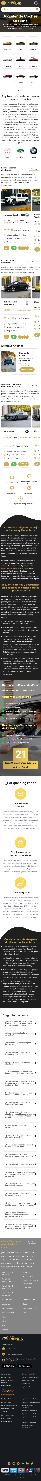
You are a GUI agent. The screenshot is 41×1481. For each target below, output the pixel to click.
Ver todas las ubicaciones (32, 1242)
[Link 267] (12, 1338)
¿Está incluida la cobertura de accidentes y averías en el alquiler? (20, 1204)
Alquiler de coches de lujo (30, 1399)
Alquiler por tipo (26, 1387)
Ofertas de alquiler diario (29, 1374)
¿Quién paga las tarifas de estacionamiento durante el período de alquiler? (17, 1215)
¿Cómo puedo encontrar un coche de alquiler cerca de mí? (19, 1146)
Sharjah (5, 1330)
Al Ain (4, 1321)
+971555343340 (11, 1349)
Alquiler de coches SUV (29, 1422)
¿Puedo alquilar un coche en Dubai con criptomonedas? (20, 1185)
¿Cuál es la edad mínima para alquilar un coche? (17, 1063)
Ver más (21, 91)
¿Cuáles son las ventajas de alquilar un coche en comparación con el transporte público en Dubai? (20, 1226)
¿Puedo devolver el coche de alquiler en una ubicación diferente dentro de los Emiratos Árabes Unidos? (20, 1115)
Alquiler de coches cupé (29, 1410)
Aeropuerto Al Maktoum (7, 1273)
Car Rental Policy (6, 1377)
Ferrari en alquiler (6, 1402)
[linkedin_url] (27, 1463)
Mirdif (25, 1312)
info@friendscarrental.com (14, 1354)
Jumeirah (6, 1304)
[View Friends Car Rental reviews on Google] (20, 1392)
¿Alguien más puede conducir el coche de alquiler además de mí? (19, 1073)
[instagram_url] (13, 1463)
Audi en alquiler (5, 1412)
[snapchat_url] (18, 1463)
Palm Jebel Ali (7, 1308)
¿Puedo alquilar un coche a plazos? (20, 1164)
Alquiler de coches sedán (29, 1414)
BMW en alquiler (6, 1418)
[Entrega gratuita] (16, 200)
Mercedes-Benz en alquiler (9, 1405)
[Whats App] (14, 248)
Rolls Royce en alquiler (7, 1399)
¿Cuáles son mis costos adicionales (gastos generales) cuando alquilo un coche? (20, 1174)
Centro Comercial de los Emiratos (31, 1282)
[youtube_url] (23, 1463)
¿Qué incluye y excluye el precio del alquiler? (19, 1044)
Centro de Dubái (29, 1300)
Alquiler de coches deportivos (31, 1402)
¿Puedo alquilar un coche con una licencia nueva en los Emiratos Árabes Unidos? (19, 1083)
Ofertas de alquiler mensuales (30, 1377)
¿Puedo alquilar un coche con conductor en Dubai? (17, 1103)
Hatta (4, 1325)
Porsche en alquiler (6, 1421)
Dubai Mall (27, 1288)
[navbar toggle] (3, 3)
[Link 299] (17, 1440)
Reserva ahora (23, 248)
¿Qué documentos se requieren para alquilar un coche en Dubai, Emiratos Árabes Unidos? (18, 1023)
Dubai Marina (7, 1300)
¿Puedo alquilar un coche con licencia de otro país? (17, 1053)
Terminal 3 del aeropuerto (7, 1294)
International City (29, 1308)
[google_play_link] (24, 1366)
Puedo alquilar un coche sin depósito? (17, 1126)
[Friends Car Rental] (14, 3)
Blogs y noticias (5, 1386)
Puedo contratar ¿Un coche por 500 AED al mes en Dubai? (18, 1094)
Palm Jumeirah (8, 1312)
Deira (25, 1304)
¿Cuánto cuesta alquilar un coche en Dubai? (19, 1034)
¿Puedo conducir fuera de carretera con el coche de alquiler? (20, 1155)
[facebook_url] (9, 1463)
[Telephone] (6, 248)
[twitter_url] (32, 1463)
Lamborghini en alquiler (8, 1408)
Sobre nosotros (5, 1374)
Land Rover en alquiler (8, 1415)
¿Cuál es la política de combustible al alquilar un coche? (20, 1136)
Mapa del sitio (26, 1384)
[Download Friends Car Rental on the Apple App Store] (8, 1366)
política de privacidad (28, 1380)
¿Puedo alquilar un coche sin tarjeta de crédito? (17, 1194)
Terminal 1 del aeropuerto (7, 1280)
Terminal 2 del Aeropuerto (7, 1287)
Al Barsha (26, 1272)
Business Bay (28, 1276)
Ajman (4, 1317)
